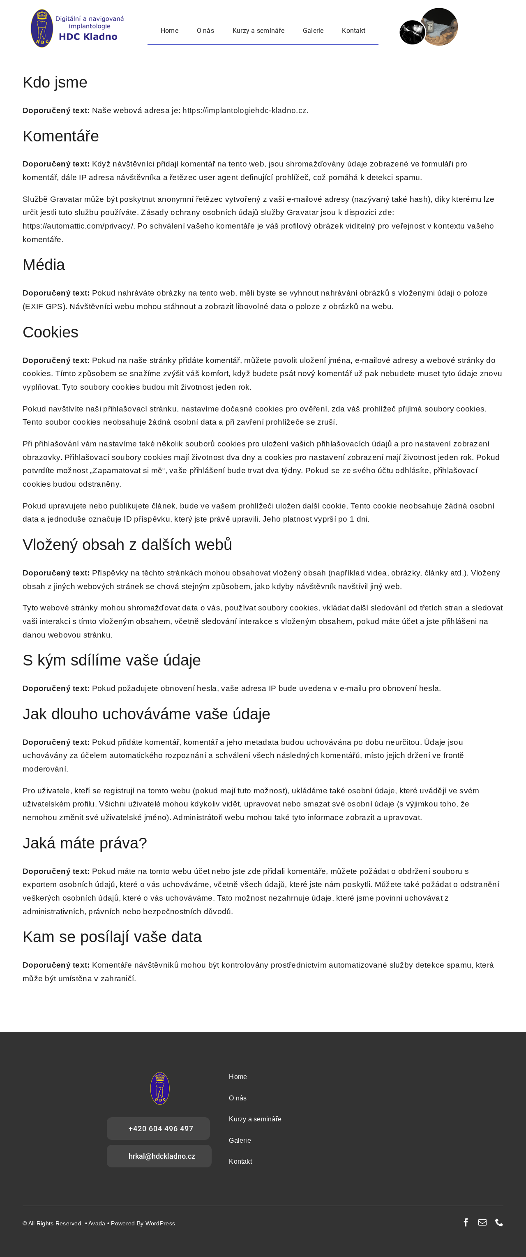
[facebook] (466, 1222)
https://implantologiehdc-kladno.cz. (245, 110)
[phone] (499, 1222)
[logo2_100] (79, 12)
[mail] (482, 1222)
